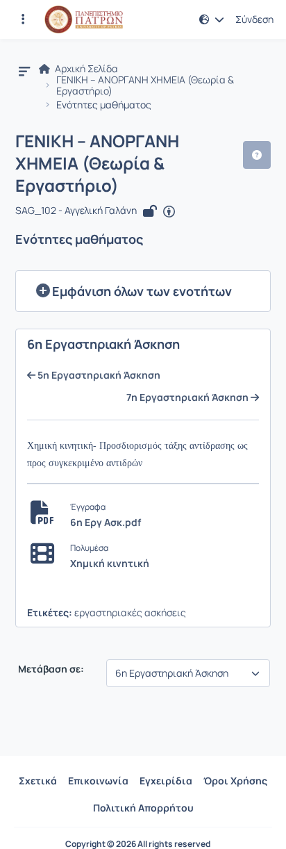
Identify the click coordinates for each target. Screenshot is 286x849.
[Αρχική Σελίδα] (83, 19)
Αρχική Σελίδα (85, 68)
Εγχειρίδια (166, 780)
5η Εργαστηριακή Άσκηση (97, 375)
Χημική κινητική (109, 563)
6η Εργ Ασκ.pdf (105, 522)
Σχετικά (38, 780)
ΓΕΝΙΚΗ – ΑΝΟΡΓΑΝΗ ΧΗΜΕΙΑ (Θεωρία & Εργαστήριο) (145, 85)
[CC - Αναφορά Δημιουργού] (169, 211)
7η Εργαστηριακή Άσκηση (188, 397)
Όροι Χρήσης (235, 780)
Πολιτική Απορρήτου (143, 807)
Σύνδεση (254, 19)
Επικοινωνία (98, 780)
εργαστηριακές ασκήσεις (130, 612)
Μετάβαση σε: (50, 669)
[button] (22, 19)
